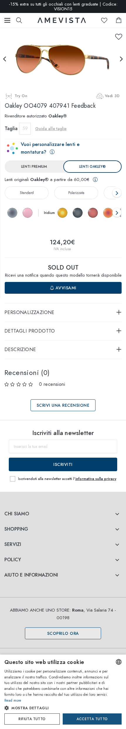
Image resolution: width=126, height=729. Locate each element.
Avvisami (65, 288)
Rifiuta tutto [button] (31, 719)
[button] (57, 708)
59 (25, 128)
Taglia (11, 128)
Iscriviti (63, 464)
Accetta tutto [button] (92, 719)
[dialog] (63, 692)
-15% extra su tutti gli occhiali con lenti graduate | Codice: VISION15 (63, 6)
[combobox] (119, 662)
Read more (12, 700)
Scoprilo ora (63, 633)
